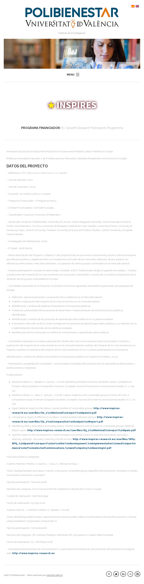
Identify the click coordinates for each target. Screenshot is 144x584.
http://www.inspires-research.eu (33, 553)
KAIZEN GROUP (54, 575)
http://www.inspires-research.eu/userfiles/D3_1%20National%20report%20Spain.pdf (81, 430)
